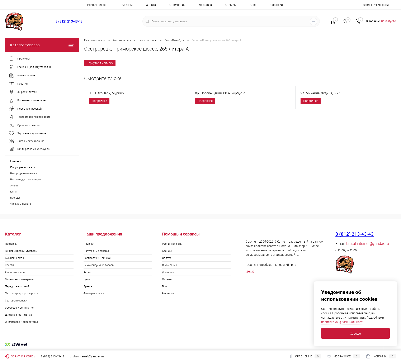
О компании (177, 4)
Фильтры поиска (20, 203)
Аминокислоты (14, 257)
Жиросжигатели (15, 272)
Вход (366, 4)
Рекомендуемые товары (25, 179)
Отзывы (230, 4)
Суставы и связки (16, 300)
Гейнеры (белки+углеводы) (21, 250)
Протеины (11, 243)
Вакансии (276, 4)
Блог (253, 4)
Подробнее (99, 101)
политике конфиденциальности (342, 322)
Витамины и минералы (19, 279)
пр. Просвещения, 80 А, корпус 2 (220, 93)
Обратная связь (22, 356)
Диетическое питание (18, 314)
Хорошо (355, 333)
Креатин (10, 265)
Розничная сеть (98, 4)
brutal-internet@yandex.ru (367, 243)
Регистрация (381, 4)
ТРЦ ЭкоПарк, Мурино (106, 93)
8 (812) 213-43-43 (69, 21)
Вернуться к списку (100, 63)
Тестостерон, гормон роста (21, 293)
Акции (14, 185)
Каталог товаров (25, 45)
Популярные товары (23, 167)
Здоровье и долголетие (19, 307)
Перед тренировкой (17, 286)
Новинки (15, 161)
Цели (13, 191)
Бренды (127, 4)
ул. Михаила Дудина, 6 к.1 (321, 93)
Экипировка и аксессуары (21, 321)
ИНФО (250, 271)
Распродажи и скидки (23, 173)
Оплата (151, 4)
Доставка (205, 4)
